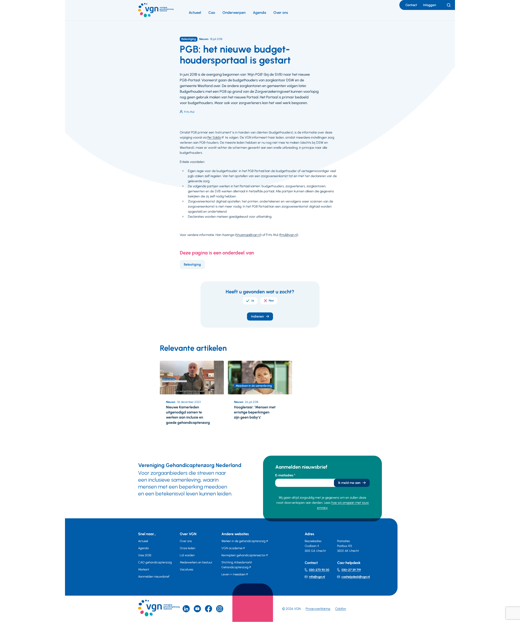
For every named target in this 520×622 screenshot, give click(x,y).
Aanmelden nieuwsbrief (153, 576)
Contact (411, 5)
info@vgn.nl (317, 577)
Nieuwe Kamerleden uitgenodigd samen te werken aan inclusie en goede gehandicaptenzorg (188, 415)
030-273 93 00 (319, 570)
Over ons (280, 12)
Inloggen (429, 5)
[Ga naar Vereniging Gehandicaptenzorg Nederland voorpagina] (155, 10)
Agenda (259, 12)
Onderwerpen (234, 12)
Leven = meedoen (233, 574)
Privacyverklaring (318, 609)
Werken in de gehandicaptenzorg (243, 541)
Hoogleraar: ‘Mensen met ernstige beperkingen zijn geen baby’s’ (254, 412)
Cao (211, 12)
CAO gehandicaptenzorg (155, 562)
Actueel (195, 12)
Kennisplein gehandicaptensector (243, 555)
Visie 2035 (144, 555)
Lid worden (187, 555)
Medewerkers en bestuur (196, 562)
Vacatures (186, 569)
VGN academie (231, 548)
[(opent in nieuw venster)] (208, 608)
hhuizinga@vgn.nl (248, 235)
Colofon (340, 609)
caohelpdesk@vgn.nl (355, 577)
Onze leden (187, 548)
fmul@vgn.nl (288, 235)
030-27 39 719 (351, 570)
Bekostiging (192, 264)
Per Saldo (214, 137)
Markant (143, 569)
